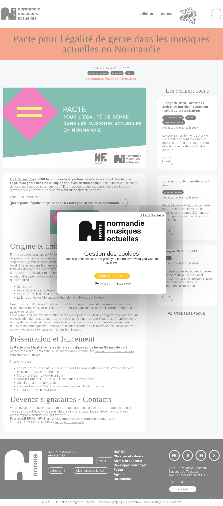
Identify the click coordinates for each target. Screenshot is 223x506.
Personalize (102, 283)
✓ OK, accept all (112, 275)
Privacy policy (123, 283)
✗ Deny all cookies (152, 214)
